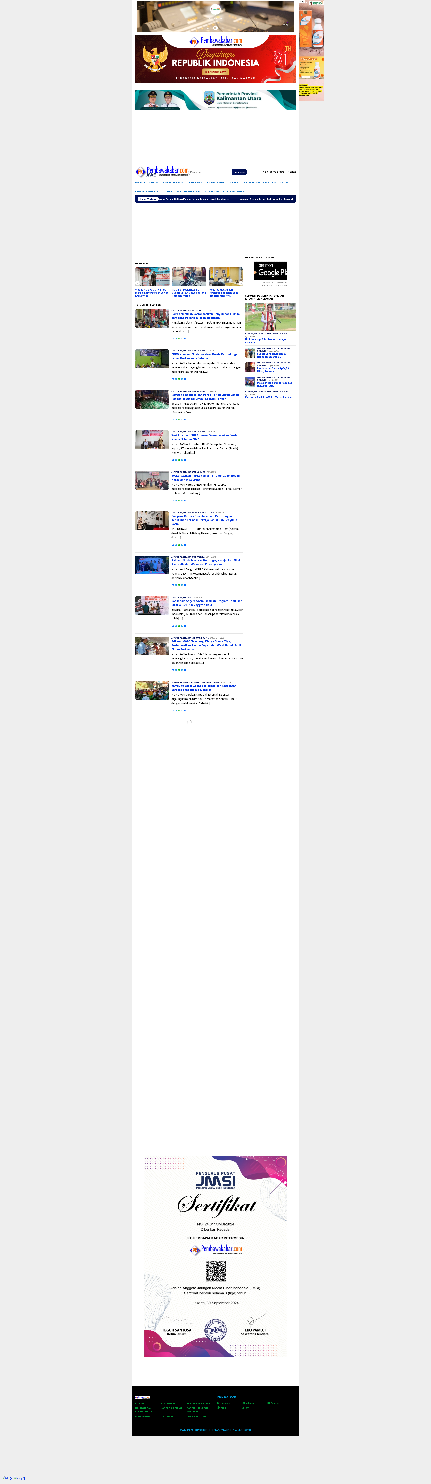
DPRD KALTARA (198, 557)
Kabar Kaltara (198, 682)
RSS (247, 1408)
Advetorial (176, 310)
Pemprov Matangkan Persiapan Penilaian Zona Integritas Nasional (186, 292)
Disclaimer (167, 1416)
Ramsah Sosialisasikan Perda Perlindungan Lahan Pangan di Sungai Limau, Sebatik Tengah (205, 396)
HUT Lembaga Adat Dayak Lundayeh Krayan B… (266, 341)
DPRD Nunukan (198, 351)
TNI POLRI (196, 310)
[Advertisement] (215, 140)
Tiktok (223, 1408)
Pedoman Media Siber (198, 1403)
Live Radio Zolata (196, 1416)
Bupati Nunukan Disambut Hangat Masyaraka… (272, 355)
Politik (205, 638)
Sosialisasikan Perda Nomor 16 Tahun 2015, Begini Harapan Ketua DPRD (205, 477)
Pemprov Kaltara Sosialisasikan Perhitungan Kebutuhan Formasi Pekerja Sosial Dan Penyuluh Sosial (204, 520)
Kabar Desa (185, 682)
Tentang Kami (168, 1403)
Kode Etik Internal (172, 1408)
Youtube (275, 1403)
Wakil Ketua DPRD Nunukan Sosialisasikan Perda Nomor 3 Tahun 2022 (204, 437)
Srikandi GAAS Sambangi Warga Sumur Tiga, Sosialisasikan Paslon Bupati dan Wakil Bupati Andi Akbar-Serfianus (206, 645)
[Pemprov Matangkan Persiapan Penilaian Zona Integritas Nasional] (189, 277)
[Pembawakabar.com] (161, 172)
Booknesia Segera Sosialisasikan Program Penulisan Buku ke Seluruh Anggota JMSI (206, 603)
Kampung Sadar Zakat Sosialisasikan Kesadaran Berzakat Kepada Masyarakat (203, 687)
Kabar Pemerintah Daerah (266, 334)
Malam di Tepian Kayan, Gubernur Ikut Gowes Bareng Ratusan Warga (168, 199)
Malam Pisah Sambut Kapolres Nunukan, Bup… (274, 384)
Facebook (225, 1403)
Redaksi (139, 1403)
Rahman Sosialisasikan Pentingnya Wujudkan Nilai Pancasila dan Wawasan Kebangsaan (205, 562)
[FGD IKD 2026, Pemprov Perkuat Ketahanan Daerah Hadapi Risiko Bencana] (226, 277)
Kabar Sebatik (212, 682)
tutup (302, 1)
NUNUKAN (196, 638)
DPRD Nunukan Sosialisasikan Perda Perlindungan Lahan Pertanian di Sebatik (205, 356)
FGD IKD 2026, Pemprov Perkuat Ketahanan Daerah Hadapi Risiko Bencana (224, 292)
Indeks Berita (142, 1416)
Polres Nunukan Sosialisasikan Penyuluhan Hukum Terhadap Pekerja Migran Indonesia (205, 316)
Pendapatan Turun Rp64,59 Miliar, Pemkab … (273, 370)
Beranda (187, 310)
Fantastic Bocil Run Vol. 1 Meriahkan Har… (269, 397)
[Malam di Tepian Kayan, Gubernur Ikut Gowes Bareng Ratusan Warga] (152, 277)
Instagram (250, 1403)
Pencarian (239, 172)
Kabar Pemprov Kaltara (203, 512)
